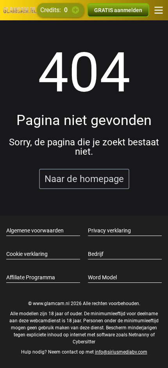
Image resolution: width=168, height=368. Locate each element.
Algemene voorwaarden (35, 230)
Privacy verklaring (109, 230)
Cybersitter (84, 342)
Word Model (102, 277)
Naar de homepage (84, 178)
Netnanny (139, 335)
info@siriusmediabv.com (121, 352)
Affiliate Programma (30, 277)
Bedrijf (96, 254)
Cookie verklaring (27, 254)
